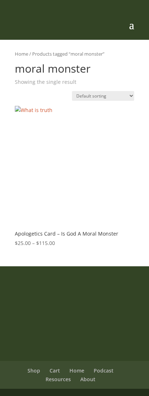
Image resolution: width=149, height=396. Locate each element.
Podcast (104, 370)
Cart (55, 370)
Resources (58, 379)
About (87, 379)
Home (21, 54)
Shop (33, 370)
